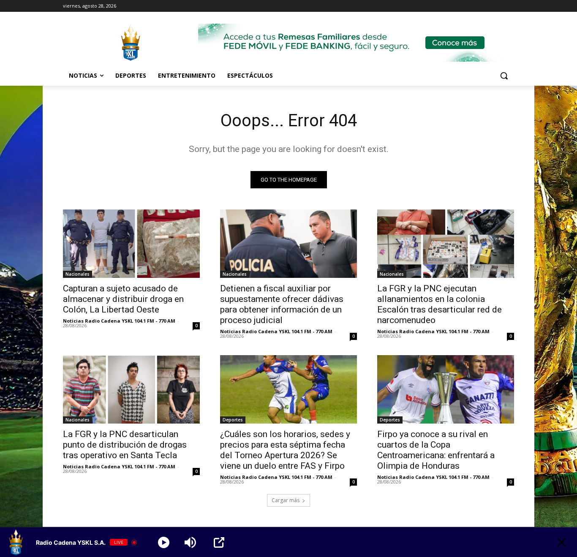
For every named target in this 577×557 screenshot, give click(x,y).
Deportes (233, 420)
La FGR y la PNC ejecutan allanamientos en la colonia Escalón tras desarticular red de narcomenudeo (439, 304)
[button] (504, 75)
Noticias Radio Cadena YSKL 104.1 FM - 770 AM (119, 321)
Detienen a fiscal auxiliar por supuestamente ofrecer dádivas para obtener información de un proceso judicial (281, 304)
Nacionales (77, 274)
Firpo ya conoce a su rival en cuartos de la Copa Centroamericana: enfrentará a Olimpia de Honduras (436, 450)
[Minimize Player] (562, 542)
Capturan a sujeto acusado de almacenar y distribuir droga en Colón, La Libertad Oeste (123, 299)
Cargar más (285, 500)
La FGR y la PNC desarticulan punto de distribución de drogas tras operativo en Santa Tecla (125, 444)
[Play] (164, 542)
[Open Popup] (219, 542)
